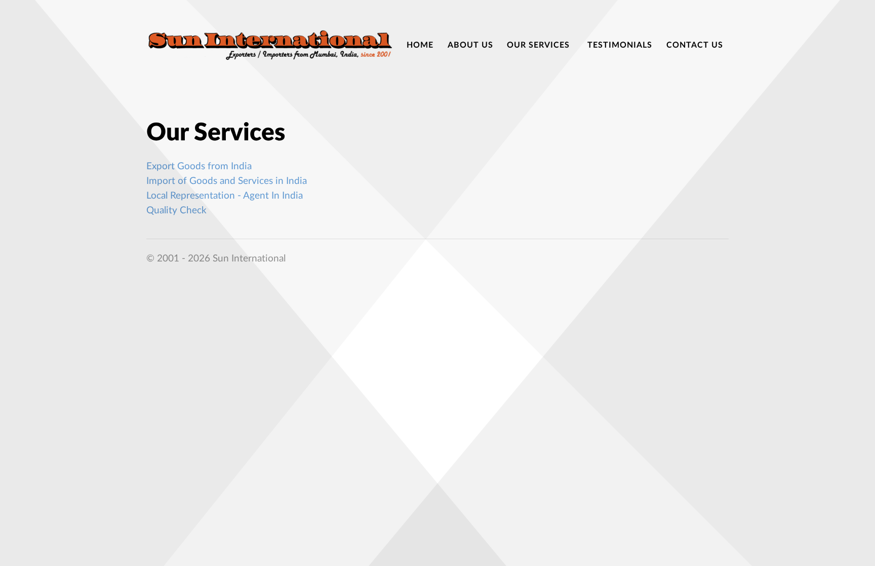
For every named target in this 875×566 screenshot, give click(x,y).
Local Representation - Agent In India (224, 196)
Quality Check (176, 210)
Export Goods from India (199, 166)
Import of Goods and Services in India (226, 181)
